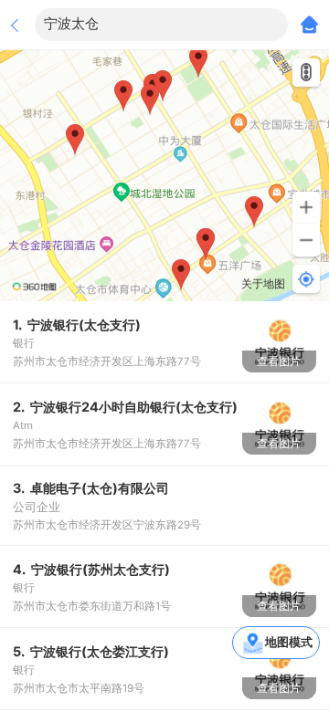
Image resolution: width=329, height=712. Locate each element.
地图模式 (289, 641)
